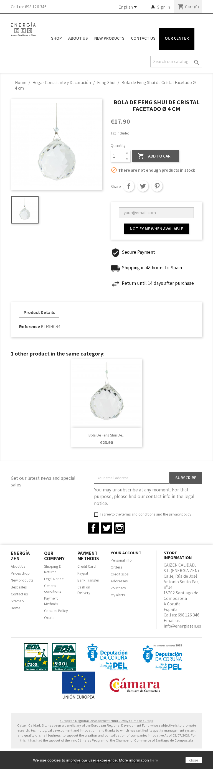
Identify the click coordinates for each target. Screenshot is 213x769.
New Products (109, 38)
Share (128, 186)
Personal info (121, 560)
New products (22, 580)
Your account (126, 553)
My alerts (118, 594)
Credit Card (86, 566)
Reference (29, 326)
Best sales (19, 587)
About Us (78, 38)
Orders (116, 567)
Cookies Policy (56, 610)
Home (15, 607)
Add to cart (155, 156)
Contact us (19, 594)
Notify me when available (156, 229)
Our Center (177, 38)
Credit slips (119, 574)
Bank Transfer (88, 580)
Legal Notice (54, 578)
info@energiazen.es (182, 626)
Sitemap (17, 600)
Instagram (119, 528)
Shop (56, 38)
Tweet (142, 186)
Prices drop (20, 573)
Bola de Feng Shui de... (106, 435)
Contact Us (143, 38)
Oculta (49, 617)
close (193, 760)
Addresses (119, 580)
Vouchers (118, 587)
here (154, 760)
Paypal (82, 573)
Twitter (106, 528)
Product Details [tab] (39, 312)
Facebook (93, 528)
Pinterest (157, 186)
